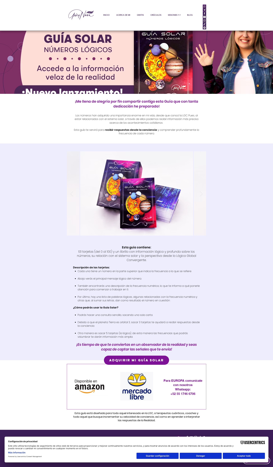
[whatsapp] (204, 6)
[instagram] (204, 20)
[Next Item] (201, 193)
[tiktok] (204, 24)
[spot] (204, 27)
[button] (156, 15)
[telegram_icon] (204, 10)
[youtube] (204, 17)
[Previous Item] (71, 193)
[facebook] (204, 13)
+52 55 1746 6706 (182, 394)
